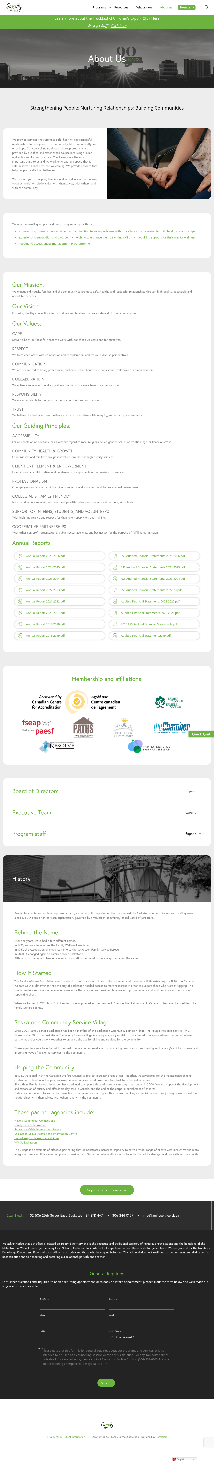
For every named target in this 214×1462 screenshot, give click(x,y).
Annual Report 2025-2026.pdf (45, 556)
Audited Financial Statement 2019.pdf (146, 636)
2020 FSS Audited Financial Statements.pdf (149, 624)
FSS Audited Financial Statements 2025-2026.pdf (153, 556)
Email (111, 1315)
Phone (42, 1315)
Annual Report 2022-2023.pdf (45, 590)
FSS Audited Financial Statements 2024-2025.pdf (153, 567)
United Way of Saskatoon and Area (36, 1138)
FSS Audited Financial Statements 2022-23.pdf (151, 590)
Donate (185, 7)
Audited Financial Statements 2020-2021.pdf (150, 613)
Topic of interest (115, 1331)
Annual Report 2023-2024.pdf (45, 579)
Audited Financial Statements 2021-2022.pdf (150, 601)
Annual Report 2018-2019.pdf (45, 636)
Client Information (75, 1437)
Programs (99, 7)
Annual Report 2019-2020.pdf (45, 624)
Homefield (161, 1437)
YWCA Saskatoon (25, 1142)
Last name (113, 1299)
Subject (43, 1331)
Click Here (151, 18)
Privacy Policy (54, 1437)
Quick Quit (201, 734)
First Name (44, 1299)
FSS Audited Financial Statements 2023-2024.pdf (153, 579)
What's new (144, 7)
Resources (121, 7)
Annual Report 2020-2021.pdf (45, 613)
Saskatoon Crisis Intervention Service (37, 1129)
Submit (106, 1383)
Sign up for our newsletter (107, 1190)
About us (166, 7)
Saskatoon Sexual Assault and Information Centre (45, 1134)
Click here (119, 25)
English (180, 1459)
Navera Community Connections (34, 1121)
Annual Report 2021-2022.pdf (45, 601)
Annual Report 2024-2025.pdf (45, 567)
